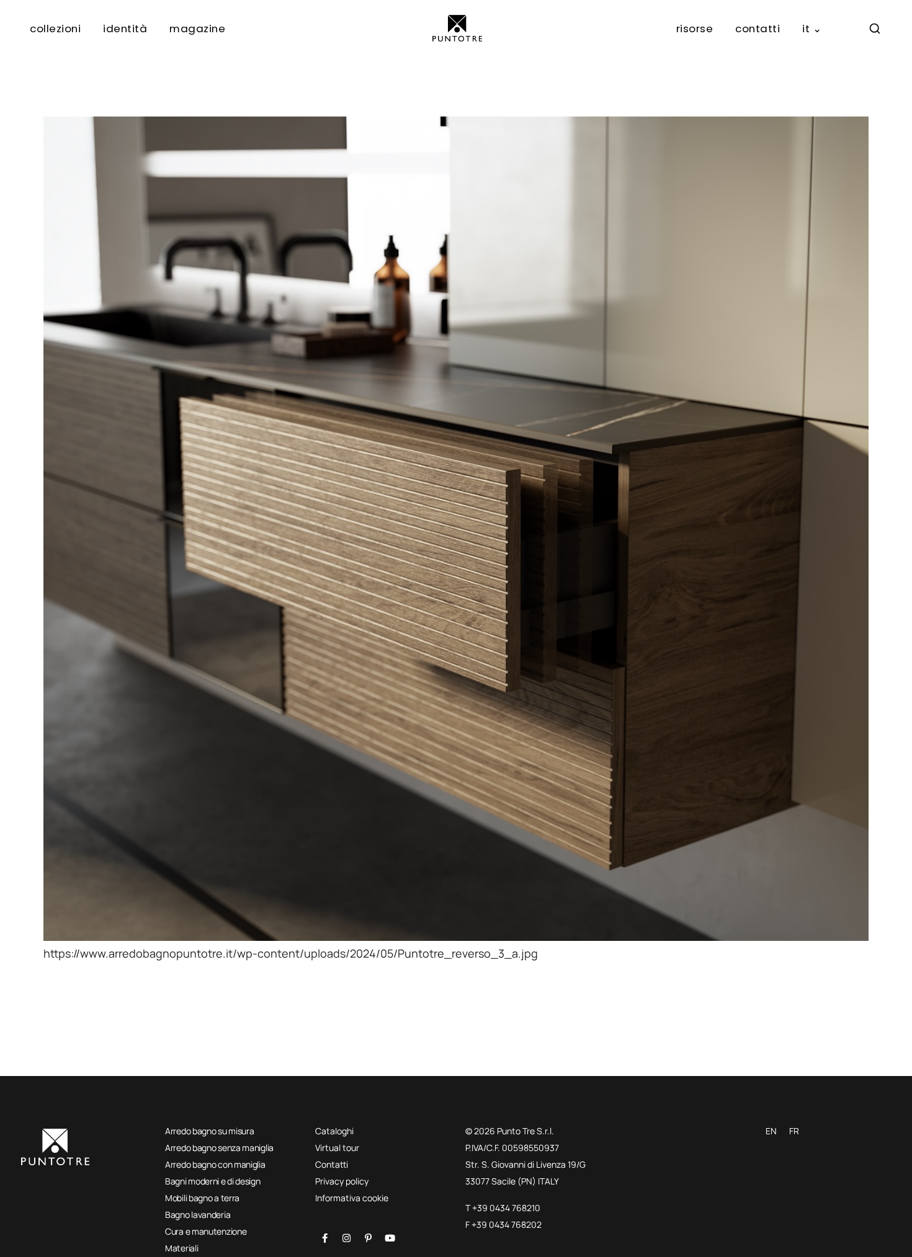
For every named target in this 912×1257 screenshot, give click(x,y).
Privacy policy (342, 1181)
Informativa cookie (351, 1198)
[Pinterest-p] (368, 1237)
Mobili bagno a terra (202, 1198)
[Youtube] (389, 1237)
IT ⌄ (811, 28)
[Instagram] (346, 1237)
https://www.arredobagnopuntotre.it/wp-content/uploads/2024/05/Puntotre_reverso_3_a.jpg (290, 953)
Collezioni (55, 28)
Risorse (694, 28)
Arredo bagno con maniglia (215, 1164)
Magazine (197, 28)
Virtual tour (337, 1147)
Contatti (757, 28)
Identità (125, 28)
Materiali (181, 1248)
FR (794, 1131)
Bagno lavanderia (197, 1214)
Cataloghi (334, 1131)
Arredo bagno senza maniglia (219, 1147)
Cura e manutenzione (205, 1231)
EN (771, 1131)
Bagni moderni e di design (213, 1181)
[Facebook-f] (324, 1237)
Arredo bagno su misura (209, 1131)
